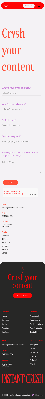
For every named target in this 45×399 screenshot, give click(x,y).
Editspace (39, 395)
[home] (6, 5)
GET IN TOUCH (22, 295)
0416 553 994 (7, 354)
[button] (38, 5)
